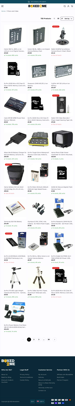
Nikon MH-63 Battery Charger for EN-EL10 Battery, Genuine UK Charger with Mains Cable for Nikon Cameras (15, 154)
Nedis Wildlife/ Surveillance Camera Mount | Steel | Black (61, 50)
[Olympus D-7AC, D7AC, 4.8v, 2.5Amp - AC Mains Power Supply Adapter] (39, 208)
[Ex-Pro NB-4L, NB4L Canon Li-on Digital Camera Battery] (39, 243)
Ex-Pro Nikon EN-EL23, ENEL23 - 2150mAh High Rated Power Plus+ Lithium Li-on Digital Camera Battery (38, 188)
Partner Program (62, 380)
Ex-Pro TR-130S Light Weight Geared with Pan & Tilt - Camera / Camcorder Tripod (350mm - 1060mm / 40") (15, 292)
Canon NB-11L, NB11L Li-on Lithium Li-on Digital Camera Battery (14, 50)
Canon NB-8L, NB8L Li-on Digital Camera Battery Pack (39, 50)
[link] (37, 362)
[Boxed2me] (37, 6)
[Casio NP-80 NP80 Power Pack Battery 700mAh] (15, 105)
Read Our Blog (6, 377)
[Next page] (55, 339)
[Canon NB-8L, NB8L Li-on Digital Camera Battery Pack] (39, 36)
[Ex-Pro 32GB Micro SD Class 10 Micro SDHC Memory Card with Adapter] (39, 105)
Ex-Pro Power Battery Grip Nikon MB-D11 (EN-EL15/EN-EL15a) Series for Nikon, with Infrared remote (15, 326)
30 (49, 339)
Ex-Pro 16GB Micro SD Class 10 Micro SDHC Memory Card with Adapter (14, 85)
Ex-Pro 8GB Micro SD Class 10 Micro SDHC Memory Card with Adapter (61, 292)
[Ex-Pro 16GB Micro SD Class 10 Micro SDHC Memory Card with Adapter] (15, 70)
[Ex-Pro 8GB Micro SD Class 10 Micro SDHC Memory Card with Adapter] (62, 277)
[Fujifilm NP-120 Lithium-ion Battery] (62, 70)
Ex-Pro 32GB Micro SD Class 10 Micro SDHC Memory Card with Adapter (38, 119)
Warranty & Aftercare (45, 388)
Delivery (41, 377)
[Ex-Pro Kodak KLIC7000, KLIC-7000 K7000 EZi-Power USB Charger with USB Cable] (62, 243)
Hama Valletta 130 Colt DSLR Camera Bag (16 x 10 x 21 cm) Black (13, 188)
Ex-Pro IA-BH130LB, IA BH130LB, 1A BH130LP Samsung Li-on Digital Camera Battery (15, 257)
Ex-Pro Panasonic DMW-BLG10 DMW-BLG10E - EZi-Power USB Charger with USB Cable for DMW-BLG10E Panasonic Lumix (61, 223)
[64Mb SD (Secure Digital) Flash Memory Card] (62, 174)
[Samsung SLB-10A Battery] (15, 208)
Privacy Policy (24, 374)
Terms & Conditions (26, 377)
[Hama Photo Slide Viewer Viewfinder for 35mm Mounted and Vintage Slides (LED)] (62, 139)
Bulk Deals (60, 377)
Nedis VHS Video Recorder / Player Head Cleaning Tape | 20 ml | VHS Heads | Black (61, 119)
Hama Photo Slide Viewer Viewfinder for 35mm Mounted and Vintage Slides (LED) (61, 154)
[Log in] (68, 6)
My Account (42, 374)
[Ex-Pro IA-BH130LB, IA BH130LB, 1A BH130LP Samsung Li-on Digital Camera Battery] (15, 243)
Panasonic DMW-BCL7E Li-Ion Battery (38, 84)
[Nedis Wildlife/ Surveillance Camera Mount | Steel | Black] (62, 36)
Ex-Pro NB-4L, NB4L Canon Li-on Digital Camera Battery (39, 257)
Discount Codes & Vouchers (7, 381)
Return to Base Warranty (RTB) (46, 384)
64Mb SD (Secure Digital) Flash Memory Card (61, 188)
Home (3, 11)
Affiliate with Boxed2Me (65, 374)
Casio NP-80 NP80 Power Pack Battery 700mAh (14, 119)
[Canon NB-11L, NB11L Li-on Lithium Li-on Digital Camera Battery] (15, 36)
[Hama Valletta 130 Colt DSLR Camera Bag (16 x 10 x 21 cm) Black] (15, 174)
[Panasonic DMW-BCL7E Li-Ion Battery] (39, 70)
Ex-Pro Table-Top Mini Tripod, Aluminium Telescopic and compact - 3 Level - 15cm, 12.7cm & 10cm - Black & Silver (38, 292)
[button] (2, 6)
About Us (4, 374)
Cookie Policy (24, 380)
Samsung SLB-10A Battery (13, 221)
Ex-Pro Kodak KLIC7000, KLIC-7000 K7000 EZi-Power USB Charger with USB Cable (61, 257)
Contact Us (42, 390)
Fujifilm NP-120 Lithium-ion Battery (60, 84)
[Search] (64, 6)
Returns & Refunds (44, 380)
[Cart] (72, 6)
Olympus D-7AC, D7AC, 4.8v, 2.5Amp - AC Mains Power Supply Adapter (39, 223)
